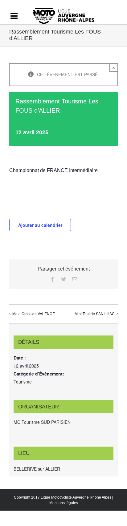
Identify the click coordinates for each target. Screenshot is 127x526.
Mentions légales (63, 503)
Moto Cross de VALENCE (33, 313)
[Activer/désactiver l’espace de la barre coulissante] (17, 16)
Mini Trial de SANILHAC (95, 313)
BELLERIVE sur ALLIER (37, 469)
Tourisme (23, 382)
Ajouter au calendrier (40, 225)
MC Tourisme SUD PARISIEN (42, 422)
